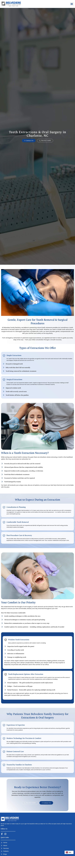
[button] (72, 4)
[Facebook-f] (2, 834)
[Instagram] (5, 834)
